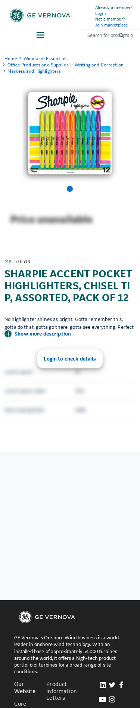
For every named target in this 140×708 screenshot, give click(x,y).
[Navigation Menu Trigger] (40, 35)
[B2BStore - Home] (40, 15)
